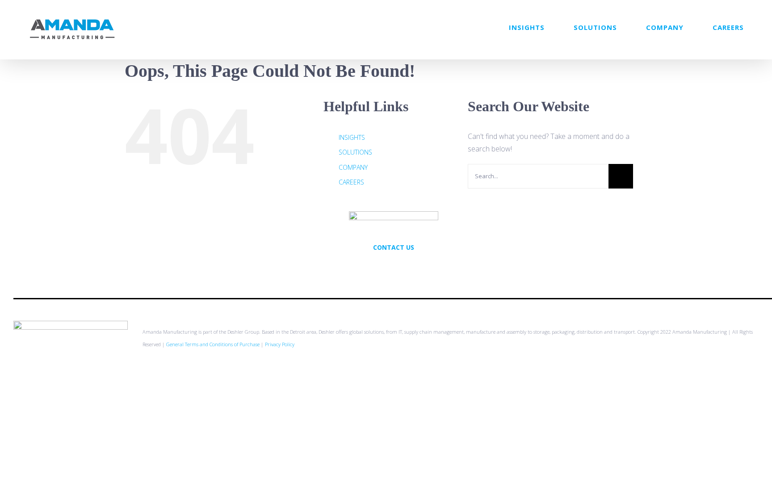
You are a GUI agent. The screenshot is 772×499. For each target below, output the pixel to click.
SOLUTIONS (355, 152)
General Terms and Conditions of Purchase (213, 344)
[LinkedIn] (405, 266)
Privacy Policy (279, 344)
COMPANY (353, 167)
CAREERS (351, 182)
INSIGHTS (352, 137)
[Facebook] (393, 266)
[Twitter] (381, 266)
